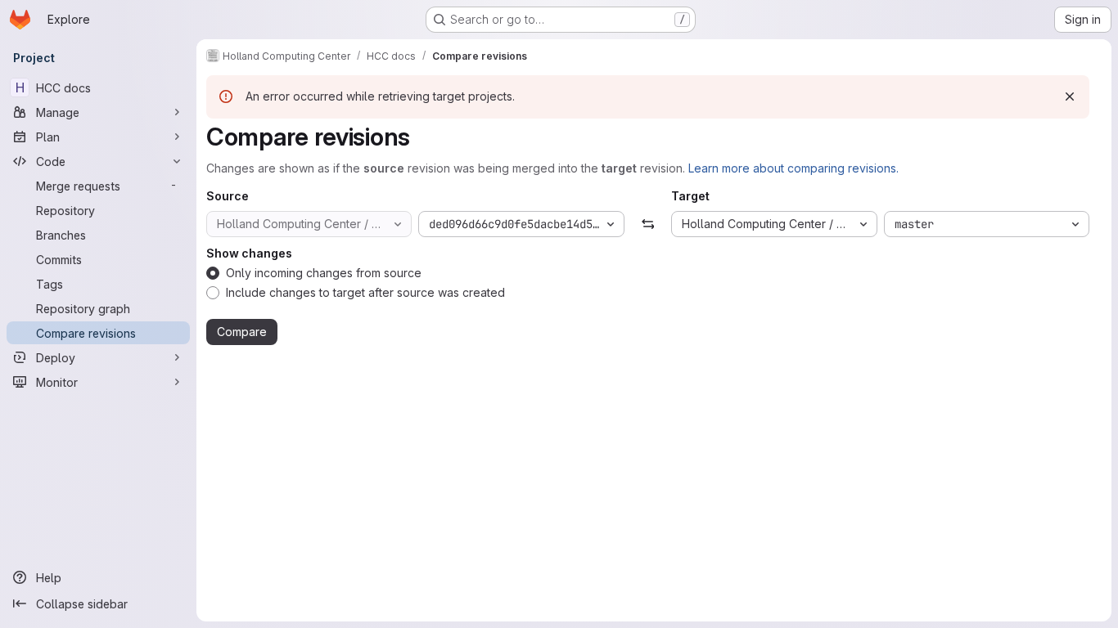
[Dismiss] (1070, 96)
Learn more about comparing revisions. (793, 168)
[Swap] (648, 224)
